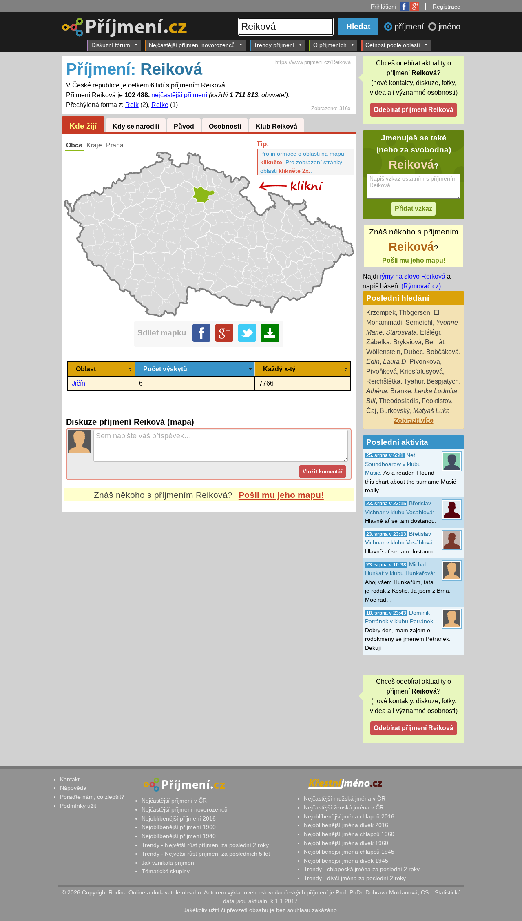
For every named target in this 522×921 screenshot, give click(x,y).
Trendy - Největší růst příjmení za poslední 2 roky (205, 845)
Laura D (394, 361)
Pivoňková (381, 371)
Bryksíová (407, 342)
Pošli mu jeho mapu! (281, 495)
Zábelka (378, 342)
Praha (115, 145)
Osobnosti (225, 126)
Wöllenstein (383, 351)
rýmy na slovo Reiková (412, 276)
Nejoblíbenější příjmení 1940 (179, 836)
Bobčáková (442, 351)
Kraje (94, 145)
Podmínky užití (79, 806)
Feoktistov (436, 400)
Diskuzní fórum (110, 45)
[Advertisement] (209, 588)
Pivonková (424, 361)
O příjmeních (330, 45)
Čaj (371, 410)
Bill (371, 400)
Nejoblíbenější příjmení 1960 (179, 827)
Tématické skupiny (166, 871)
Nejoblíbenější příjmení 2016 (179, 818)
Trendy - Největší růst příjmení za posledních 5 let (206, 853)
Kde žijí (83, 126)
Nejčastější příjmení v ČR (174, 800)
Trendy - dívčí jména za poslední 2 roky (355, 878)
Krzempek (381, 312)
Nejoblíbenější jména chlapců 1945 (349, 851)
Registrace (446, 6)
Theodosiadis (398, 400)
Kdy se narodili (136, 126)
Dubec (413, 351)
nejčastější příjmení (179, 94)
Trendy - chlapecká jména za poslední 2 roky (362, 869)
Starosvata (401, 332)
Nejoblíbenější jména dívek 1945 (346, 860)
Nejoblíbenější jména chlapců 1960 (349, 834)
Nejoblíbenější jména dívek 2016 (346, 825)
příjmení (410, 26)
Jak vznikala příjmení (169, 862)
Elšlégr (430, 332)
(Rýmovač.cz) (421, 286)
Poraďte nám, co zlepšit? (92, 797)
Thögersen (414, 312)
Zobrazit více (414, 420)
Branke (400, 391)
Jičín (78, 383)
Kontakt (70, 779)
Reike (159, 104)
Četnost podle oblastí (392, 45)
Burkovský (395, 410)
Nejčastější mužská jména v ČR (344, 798)
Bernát (434, 342)
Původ (184, 126)
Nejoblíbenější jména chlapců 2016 (349, 816)
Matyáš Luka (431, 410)
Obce (74, 145)
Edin (373, 361)
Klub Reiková (276, 126)
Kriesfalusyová (421, 371)
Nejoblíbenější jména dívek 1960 (346, 843)
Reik (132, 104)
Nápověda (73, 788)
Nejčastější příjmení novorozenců (192, 45)
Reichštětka (383, 381)
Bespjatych (443, 381)
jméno (449, 26)
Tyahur (413, 381)
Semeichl (419, 322)
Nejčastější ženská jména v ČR (344, 807)
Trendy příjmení (274, 45)
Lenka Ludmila (435, 391)
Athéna (376, 391)
